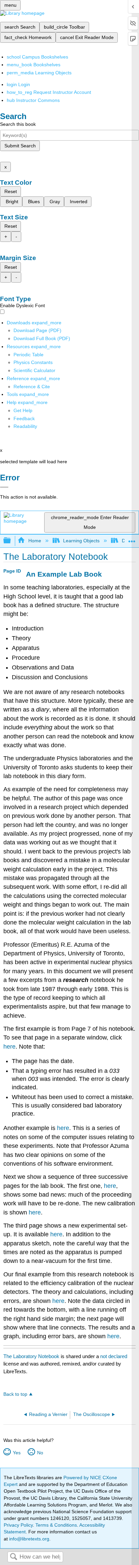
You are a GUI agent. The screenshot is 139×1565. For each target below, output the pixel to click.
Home (34, 540)
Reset (10, 191)
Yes (16, 1452)
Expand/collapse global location (132, 539)
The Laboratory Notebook (31, 1356)
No (40, 1452)
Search (13, 1557)
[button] (24, 418)
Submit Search (20, 145)
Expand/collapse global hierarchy (11, 541)
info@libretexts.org (28, 1538)
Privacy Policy (18, 1525)
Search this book (18, 124)
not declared (113, 1356)
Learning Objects (81, 540)
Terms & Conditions (56, 1525)
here (9, 1046)
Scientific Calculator (34, 370)
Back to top (15, 1394)
